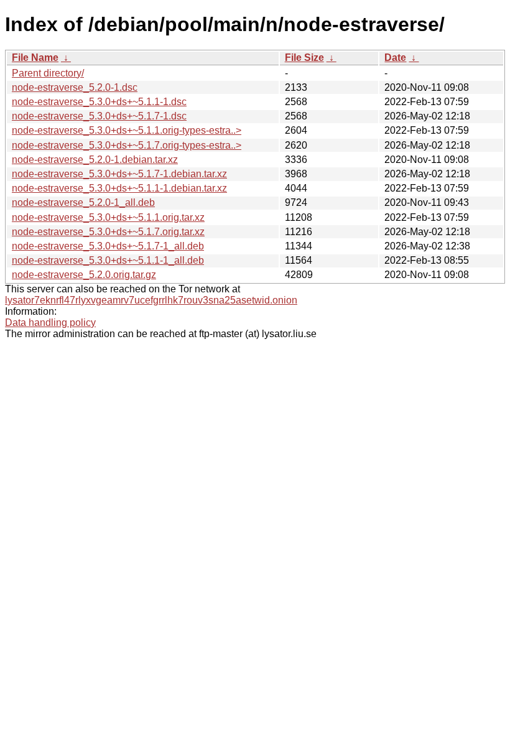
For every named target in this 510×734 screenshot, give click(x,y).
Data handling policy (50, 322)
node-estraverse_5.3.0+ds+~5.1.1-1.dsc (99, 101)
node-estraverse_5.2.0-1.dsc (74, 87)
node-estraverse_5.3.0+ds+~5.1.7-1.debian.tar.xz (119, 174)
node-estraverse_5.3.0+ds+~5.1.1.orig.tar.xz (108, 217)
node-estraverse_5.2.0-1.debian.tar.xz (95, 159)
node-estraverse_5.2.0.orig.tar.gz (84, 274)
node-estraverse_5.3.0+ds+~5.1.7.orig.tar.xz (108, 231)
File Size (304, 57)
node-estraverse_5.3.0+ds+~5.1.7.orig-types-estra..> (126, 145)
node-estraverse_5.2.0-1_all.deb (83, 202)
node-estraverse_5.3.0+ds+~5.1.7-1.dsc (99, 116)
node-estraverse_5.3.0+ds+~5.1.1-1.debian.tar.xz (119, 188)
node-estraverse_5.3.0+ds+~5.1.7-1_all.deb (108, 246)
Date (395, 57)
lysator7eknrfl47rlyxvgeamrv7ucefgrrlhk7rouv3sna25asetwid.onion (151, 300)
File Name (35, 57)
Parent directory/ (48, 73)
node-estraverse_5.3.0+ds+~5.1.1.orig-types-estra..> (126, 130)
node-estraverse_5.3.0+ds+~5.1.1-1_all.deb (108, 260)
